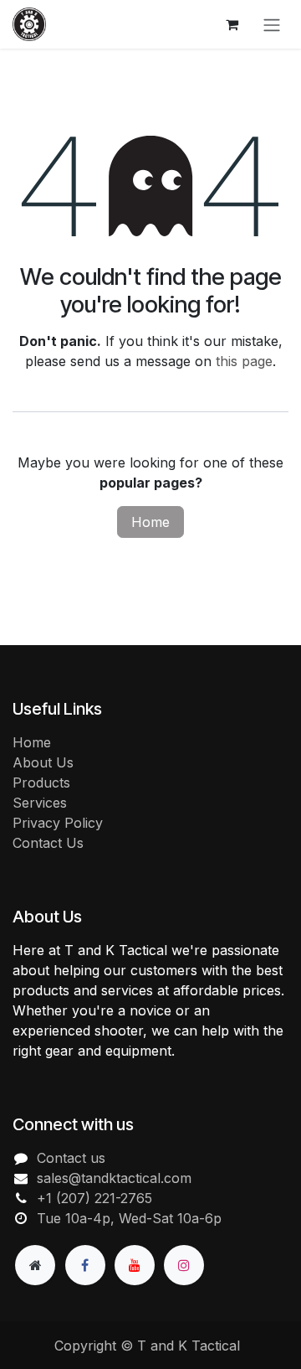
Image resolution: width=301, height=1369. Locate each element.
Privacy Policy (58, 822)
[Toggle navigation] (271, 24)
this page (244, 361)
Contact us (71, 1157)
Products (41, 782)
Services (40, 802)
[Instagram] (184, 1265)
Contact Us (48, 842)
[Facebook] (85, 1265)
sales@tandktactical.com (114, 1178)
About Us (43, 762)
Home (150, 522)
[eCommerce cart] (231, 24)
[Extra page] (35, 1265)
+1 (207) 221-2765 (94, 1198)
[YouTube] (135, 1265)
